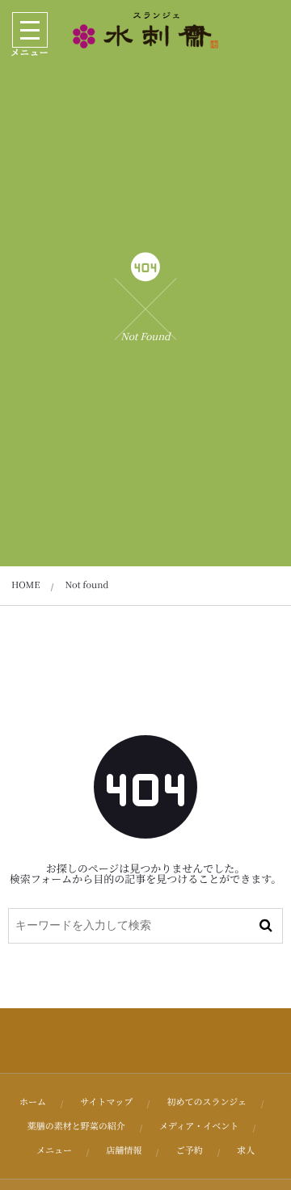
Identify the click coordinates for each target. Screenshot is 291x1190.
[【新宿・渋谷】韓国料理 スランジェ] (145, 30)
